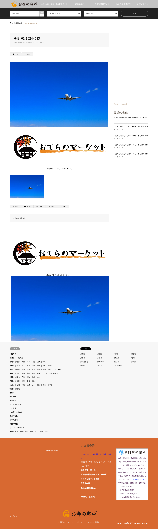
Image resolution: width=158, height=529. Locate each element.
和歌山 (39, 373)
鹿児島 (50, 385)
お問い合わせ (142, 4)
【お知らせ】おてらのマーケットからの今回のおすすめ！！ (131, 128)
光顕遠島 (22, 218)
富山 (49, 369)
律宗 (116, 354)
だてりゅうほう (15, 404)
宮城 (38, 362)
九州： (12, 385)
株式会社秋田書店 (88, 488)
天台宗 (99, 358)
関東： (12, 366)
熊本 (44, 385)
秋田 (23, 362)
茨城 (18, 366)
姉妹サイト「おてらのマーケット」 (60, 169)
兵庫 (56, 373)
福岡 (18, 385)
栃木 (23, 366)
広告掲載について (123, 4)
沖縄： (12, 389)
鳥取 (28, 377)
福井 (59, 369)
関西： (12, 373)
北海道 (20, 358)
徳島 (23, 381)
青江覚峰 (13, 396)
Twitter (10, 516)
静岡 (28, 369)
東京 (44, 366)
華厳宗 (133, 354)
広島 (23, 377)
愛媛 (28, 381)
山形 (33, 362)
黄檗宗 (133, 362)
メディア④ (24, 431)
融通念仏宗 (84, 362)
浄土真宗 (100, 362)
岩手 (28, 362)
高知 (33, 381)
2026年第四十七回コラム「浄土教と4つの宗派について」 (130, 119)
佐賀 (23, 385)
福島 (44, 362)
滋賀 (23, 373)
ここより (13, 408)
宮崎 (38, 385)
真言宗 (82, 358)
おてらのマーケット (17, 428)
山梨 (23, 369)
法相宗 (99, 354)
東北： (12, 362)
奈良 (33, 373)
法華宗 (82, 354)
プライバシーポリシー (76, 522)
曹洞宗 (82, 366)
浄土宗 (116, 358)
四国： (12, 381)
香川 (18, 381)
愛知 (38, 369)
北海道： (13, 358)
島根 (33, 377)
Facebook (13, 516)
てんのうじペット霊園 (90, 479)
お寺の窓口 (14, 420)
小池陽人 (13, 400)
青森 (18, 362)
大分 (33, 385)
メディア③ (44, 431)
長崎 (28, 385)
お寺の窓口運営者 (93, 522)
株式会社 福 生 (88, 470)
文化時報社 (14, 416)
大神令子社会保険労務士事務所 (94, 474)
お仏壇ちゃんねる (16, 412)
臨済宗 (116, 362)
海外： (12, 393)
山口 (38, 377)
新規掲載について (102, 4)
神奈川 (50, 366)
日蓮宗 (99, 366)
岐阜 (33, 369)
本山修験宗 (118, 366)
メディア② (34, 431)
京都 (28, 373)
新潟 (44, 369)
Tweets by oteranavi (120, 104)
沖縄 (18, 389)
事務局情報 (14, 424)
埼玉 (33, 366)
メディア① (14, 431)
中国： (12, 377)
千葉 (38, 366)
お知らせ (13, 354)
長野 (18, 369)
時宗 (133, 358)
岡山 (18, 377)
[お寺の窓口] (24, 4)
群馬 (28, 366)
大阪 (18, 373)
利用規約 (62, 522)
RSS (16, 516)
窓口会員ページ (81, 4)
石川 (54, 369)
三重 (51, 373)
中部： (12, 369)
